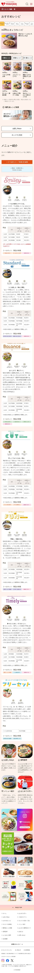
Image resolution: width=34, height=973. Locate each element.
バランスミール (12, 24)
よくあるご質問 (7, 935)
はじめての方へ (22, 913)
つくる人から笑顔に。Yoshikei (9, 4)
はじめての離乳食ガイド (25, 928)
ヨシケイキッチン (7, 950)
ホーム (4, 913)
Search (27, 4)
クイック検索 (29, 967)
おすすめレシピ (7, 920)
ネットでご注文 (17, 135)
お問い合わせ (22, 935)
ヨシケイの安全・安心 (24, 920)
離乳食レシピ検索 (7, 928)
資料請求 (5, 931)
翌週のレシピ (17, 58)
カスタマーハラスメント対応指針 (8, 956)
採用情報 (27, 950)
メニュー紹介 (22, 924)
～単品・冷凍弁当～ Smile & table (17, 169)
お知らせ (21, 931)
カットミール (17, 24)
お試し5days (17, 128)
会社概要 (5, 939)
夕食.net (19, 950)
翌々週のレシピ (27, 58)
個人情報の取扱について (12, 953)
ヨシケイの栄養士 (7, 924)
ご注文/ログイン (23, 917)
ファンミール (22, 24)
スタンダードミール (7, 24)
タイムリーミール (27, 24)
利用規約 (3, 953)
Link (8, 758)
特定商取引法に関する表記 (24, 953)
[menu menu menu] (31, 4)
